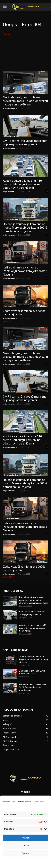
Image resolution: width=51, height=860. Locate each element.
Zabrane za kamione (11, 176)
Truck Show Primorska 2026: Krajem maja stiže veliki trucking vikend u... (33, 659)
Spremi (25, 853)
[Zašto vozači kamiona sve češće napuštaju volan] (25, 296)
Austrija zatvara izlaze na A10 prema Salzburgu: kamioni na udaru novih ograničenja (22, 184)
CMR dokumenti (9, 136)
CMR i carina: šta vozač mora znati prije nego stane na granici (25, 142)
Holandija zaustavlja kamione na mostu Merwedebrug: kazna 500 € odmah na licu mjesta (25, 227)
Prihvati (26, 837)
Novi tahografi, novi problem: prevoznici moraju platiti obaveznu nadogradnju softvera (25, 101)
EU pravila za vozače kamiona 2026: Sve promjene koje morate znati (32, 687)
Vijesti (6, 93)
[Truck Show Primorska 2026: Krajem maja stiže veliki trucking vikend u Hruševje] (10, 660)
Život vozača (8, 306)
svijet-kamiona (9, 108)
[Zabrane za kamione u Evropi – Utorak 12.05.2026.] (10, 674)
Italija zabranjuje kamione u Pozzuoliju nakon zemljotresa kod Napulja (25, 271)
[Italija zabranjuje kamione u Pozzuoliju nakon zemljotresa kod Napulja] (25, 252)
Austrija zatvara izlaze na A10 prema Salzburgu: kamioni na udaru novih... (32, 628)
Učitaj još (7, 321)
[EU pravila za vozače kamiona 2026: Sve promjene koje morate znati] (10, 688)
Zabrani (25, 845)
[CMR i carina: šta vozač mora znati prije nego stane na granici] (25, 126)
